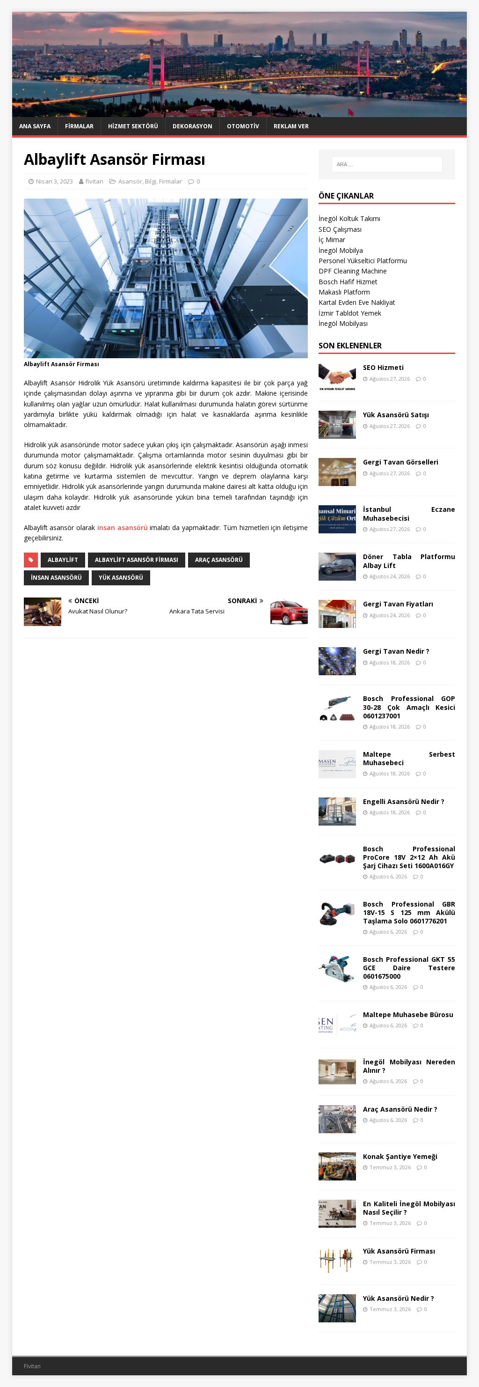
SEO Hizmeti (383, 367)
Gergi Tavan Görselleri (400, 461)
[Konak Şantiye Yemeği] (337, 1175)
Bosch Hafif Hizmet (348, 281)
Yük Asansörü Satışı (396, 414)
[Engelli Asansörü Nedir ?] (337, 819)
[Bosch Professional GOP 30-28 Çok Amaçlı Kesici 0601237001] (337, 717)
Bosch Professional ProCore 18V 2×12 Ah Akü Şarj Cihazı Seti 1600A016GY (409, 857)
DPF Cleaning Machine (353, 270)
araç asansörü (219, 560)
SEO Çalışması (340, 229)
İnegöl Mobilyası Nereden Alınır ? (409, 1066)
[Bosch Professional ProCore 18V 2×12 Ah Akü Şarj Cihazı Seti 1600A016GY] (337, 867)
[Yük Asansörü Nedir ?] (337, 1317)
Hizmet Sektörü (133, 126)
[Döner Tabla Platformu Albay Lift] (337, 575)
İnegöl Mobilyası (343, 323)
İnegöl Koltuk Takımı (349, 218)
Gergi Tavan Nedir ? (396, 651)
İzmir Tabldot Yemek (350, 313)
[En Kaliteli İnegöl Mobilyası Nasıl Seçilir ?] (337, 1222)
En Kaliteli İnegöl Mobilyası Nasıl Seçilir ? (409, 1208)
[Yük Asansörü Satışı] (337, 433)
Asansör (130, 181)
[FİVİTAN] (239, 111)
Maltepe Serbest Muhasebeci (409, 758)
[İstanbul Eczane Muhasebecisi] (337, 528)
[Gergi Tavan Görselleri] (337, 480)
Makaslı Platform (344, 292)
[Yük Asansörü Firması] (337, 1269)
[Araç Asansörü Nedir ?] (337, 1127)
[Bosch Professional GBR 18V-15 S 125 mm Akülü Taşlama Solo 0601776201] (337, 922)
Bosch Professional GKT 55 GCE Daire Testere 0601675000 (409, 968)
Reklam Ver (291, 126)
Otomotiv (243, 126)
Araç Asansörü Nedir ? (400, 1109)
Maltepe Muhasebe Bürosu (408, 1014)
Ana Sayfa (35, 126)
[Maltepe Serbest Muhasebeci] (337, 772)
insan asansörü (122, 527)
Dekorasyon (192, 126)
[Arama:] (387, 164)
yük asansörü (121, 578)
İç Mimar (332, 239)
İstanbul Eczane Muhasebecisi (409, 513)
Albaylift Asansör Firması (136, 560)
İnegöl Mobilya (341, 250)
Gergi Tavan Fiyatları (398, 603)
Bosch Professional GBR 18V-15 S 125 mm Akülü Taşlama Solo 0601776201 (409, 912)
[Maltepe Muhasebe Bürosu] (337, 1033)
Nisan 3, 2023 (54, 181)
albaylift (63, 560)
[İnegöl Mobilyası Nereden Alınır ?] (337, 1080)
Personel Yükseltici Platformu (363, 260)
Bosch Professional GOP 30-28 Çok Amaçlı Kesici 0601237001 (409, 707)
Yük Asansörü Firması (399, 1251)
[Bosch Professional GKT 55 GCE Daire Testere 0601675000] (337, 978)
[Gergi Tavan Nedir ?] (337, 669)
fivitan (94, 181)
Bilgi (150, 181)
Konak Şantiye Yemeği (400, 1156)
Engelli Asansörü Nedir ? (403, 801)
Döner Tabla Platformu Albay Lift (409, 560)
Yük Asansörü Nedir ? (398, 1298)
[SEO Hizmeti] (337, 386)
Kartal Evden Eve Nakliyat (357, 302)
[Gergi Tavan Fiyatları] (337, 622)
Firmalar (79, 126)
